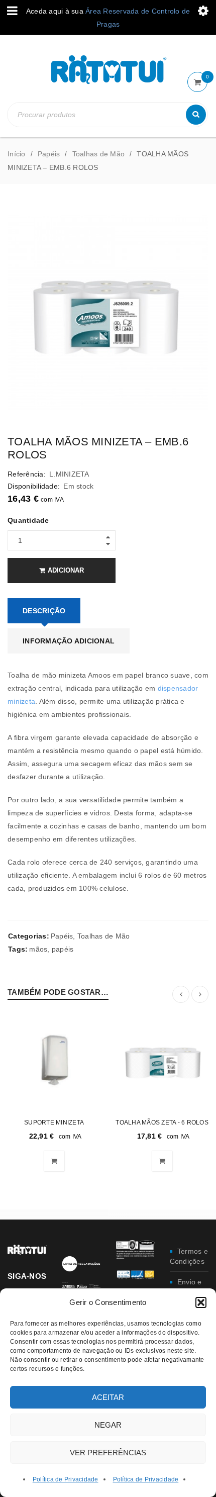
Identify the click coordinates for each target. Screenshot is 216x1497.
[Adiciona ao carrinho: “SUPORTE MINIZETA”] (54, 1161)
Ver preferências (108, 1452)
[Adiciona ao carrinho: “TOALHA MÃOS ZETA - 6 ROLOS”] (162, 1161)
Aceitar (108, 1397)
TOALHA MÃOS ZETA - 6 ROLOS (162, 1122)
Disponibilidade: (34, 486)
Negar (108, 1425)
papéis (63, 949)
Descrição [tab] (44, 611)
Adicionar (66, 570)
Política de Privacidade (65, 1479)
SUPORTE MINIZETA (54, 1122)
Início (17, 154)
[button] (201, 1302)
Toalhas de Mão (98, 154)
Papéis (49, 154)
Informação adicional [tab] (69, 641)
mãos (38, 949)
